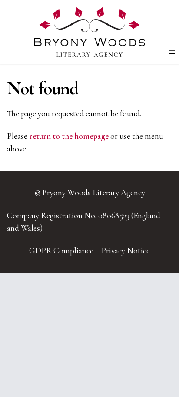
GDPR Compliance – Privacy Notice (89, 251)
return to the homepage (69, 136)
